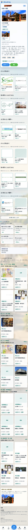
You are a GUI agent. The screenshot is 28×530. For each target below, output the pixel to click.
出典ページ (5, 29)
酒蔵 (13, 57)
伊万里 (4, 57)
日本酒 (8, 57)
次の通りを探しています (14, 292)
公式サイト (5, 64)
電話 (14, 64)
